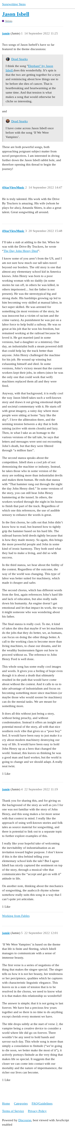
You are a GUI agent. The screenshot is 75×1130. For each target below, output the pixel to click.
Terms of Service (13, 1111)
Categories (21, 1103)
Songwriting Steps (14, 4)
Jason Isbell (15, 14)
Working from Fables (16, 915)
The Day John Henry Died (21, 251)
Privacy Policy (37, 1111)
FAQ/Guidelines (42, 1103)
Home (6, 1103)
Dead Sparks (19, 59)
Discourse (24, 1120)
